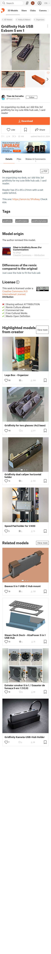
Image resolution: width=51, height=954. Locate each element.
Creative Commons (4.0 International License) (15, 294)
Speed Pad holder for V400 (20, 526)
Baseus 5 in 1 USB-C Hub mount (23, 586)
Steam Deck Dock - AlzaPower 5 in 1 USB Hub (25, 636)
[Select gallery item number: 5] (29, 520)
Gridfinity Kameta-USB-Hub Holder (25, 737)
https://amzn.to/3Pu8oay (26, 199)
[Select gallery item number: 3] (26, 469)
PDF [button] (45, 171)
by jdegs (17, 252)
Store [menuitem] (24, 10)
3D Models (8, 20)
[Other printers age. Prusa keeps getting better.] (25, 147)
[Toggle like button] (6, 380)
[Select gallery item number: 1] (24, 369)
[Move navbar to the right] (48, 10)
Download (27, 120)
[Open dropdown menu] (47, 26)
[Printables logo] (3, 10)
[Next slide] (47, 79)
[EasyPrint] (27, 3)
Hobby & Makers (24, 20)
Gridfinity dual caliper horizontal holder (23, 475)
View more (42, 329)
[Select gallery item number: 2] (26, 369)
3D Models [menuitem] (13, 10)
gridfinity (7, 221)
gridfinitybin (22, 221)
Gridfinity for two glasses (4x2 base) (25, 425)
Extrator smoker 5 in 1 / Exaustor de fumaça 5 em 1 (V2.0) (25, 686)
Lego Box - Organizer (17, 375)
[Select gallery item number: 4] (29, 469)
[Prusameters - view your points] (33, 3)
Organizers (40, 20)
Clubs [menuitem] (33, 10)
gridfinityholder (39, 221)
